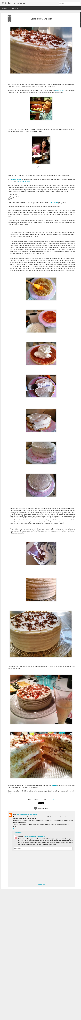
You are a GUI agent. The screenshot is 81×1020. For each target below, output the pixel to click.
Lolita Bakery (53, 203)
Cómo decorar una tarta (41, 18)
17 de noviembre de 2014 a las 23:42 (34, 836)
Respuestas (18, 832)
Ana (14, 814)
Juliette (52, 800)
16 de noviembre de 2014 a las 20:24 (26, 814)
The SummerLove (24, 181)
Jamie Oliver (59, 90)
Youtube (54, 785)
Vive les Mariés (16, 179)
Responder (16, 829)
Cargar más (41, 884)
